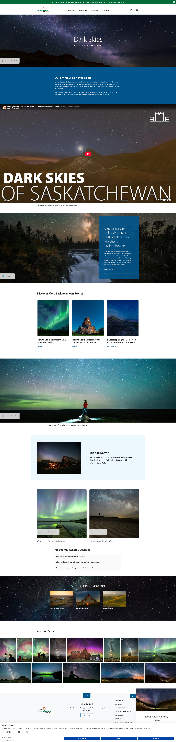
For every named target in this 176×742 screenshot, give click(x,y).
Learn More (121, 2)
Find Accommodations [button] (83, 608)
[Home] (42, 9)
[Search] (137, 10)
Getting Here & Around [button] (57, 608)
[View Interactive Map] (131, 10)
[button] (134, 696)
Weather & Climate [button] (108, 608)
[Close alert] (174, 2)
